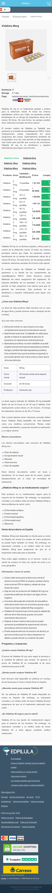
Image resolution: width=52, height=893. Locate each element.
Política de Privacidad (28, 822)
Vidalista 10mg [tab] (11, 163)
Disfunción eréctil (19, 17)
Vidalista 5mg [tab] (29, 158)
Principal (5, 17)
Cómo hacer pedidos (21, 802)
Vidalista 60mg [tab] (29, 168)
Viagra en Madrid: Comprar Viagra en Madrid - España (28, 765)
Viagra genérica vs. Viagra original (24, 772)
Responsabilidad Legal (9, 822)
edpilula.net (37, 887)
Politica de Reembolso (24, 818)
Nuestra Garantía (28, 827)
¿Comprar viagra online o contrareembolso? (27, 785)
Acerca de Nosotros (17, 797)
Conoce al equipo (37, 802)
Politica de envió (7, 818)
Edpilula (3, 878)
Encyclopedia (16, 759)
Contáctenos (6, 802)
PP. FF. (38, 797)
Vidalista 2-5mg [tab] (11, 158)
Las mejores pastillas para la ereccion (25, 781)
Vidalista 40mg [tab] (11, 168)
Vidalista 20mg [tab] (29, 163)
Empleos (4, 806)
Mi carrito (30, 797)
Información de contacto (10, 827)
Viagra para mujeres (18, 776)
